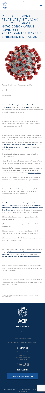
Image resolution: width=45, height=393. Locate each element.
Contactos (22, 331)
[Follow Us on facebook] (17, 364)
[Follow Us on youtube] (28, 364)
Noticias (29, 85)
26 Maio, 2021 (11, 85)
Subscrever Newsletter (22, 376)
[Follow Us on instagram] (24, 364)
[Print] (8, 90)
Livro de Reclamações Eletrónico (22, 338)
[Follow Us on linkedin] (20, 364)
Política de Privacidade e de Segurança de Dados (23, 342)
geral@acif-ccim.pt (22, 359)
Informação (22, 85)
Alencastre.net (22, 391)
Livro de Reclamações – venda (23, 335)
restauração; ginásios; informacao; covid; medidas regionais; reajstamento (21, 296)
